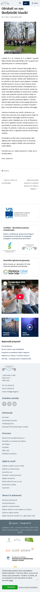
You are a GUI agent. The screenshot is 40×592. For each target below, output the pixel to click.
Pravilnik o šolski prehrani (11, 475)
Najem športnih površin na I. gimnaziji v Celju (18, 516)
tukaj (11, 580)
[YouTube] (14, 404)
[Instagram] (9, 404)
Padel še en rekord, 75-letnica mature (16, 356)
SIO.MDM (5, 447)
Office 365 (5, 451)
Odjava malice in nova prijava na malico (16, 509)
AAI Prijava (6, 444)
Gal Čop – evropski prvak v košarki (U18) (16, 359)
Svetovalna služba (9, 485)
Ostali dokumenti (8, 503)
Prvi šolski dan (7, 346)
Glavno (6, 171)
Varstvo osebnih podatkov (10, 530)
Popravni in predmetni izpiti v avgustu (15, 352)
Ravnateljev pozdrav (9, 420)
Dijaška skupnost (8, 478)
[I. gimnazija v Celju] (5, 3)
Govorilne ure (7, 472)
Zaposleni (5, 488)
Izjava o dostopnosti (26, 530)
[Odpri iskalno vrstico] (20, 3)
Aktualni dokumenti (9, 500)
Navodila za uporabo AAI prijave (14, 441)
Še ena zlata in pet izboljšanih (13, 349)
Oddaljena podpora (9, 454)
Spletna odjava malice (10, 513)
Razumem (11, 587)
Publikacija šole (8, 424)
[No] (37, 580)
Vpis (25, 3)
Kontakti (5, 417)
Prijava (36, 528)
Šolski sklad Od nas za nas (12, 481)
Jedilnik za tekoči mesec (11, 469)
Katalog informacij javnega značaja (15, 427)
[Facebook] (4, 404)
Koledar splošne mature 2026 (13, 466)
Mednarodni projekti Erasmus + (13, 438)
